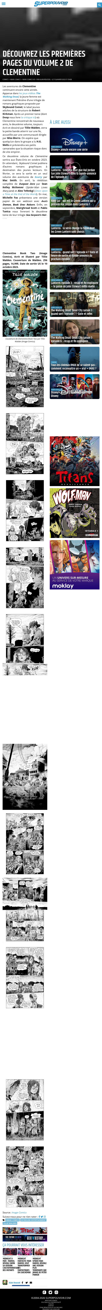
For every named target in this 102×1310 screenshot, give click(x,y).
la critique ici (28, 117)
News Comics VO (28, 79)
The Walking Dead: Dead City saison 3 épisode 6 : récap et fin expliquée (71, 339)
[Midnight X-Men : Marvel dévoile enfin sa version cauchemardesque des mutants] (10, 1251)
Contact (51, 1306)
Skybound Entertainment (33, 1220)
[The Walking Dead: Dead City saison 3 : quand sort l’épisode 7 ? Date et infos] (75, 304)
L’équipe (51, 1304)
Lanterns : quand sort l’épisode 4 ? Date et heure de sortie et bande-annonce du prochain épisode (74, 256)
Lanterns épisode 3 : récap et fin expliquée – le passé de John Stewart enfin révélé (74, 285)
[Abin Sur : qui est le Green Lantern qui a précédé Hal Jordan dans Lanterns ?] (75, 195)
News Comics (15, 79)
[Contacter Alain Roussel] (31, 1282)
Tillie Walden (10, 1223)
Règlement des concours (51, 1309)
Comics (5, 79)
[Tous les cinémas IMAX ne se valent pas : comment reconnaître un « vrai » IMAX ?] (75, 359)
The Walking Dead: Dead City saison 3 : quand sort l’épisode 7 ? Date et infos (72, 312)
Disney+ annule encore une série (69, 149)
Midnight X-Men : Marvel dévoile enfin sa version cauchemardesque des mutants (11, 1264)
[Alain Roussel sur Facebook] (22, 1282)
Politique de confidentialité (51, 1302)
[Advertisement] (25, 234)
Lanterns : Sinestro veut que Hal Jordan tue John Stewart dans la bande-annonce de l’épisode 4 (73, 173)
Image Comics (18, 1212)
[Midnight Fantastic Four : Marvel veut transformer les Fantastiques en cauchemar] (25, 1251)
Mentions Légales (51, 1300)
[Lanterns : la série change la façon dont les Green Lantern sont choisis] (75, 222)
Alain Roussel (45, 79)
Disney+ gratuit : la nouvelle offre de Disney (71, 394)
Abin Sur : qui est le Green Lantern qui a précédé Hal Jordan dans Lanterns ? (73, 203)
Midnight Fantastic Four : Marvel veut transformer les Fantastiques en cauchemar (25, 1265)
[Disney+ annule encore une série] (75, 140)
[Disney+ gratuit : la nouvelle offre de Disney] (75, 386)
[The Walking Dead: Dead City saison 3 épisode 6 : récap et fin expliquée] (75, 331)
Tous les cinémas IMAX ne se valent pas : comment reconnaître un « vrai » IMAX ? (73, 367)
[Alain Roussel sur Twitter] (26, 1282)
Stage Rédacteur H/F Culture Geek (51, 1307)
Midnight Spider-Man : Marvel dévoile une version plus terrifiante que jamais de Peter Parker (40, 1267)
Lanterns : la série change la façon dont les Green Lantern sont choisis (73, 230)
